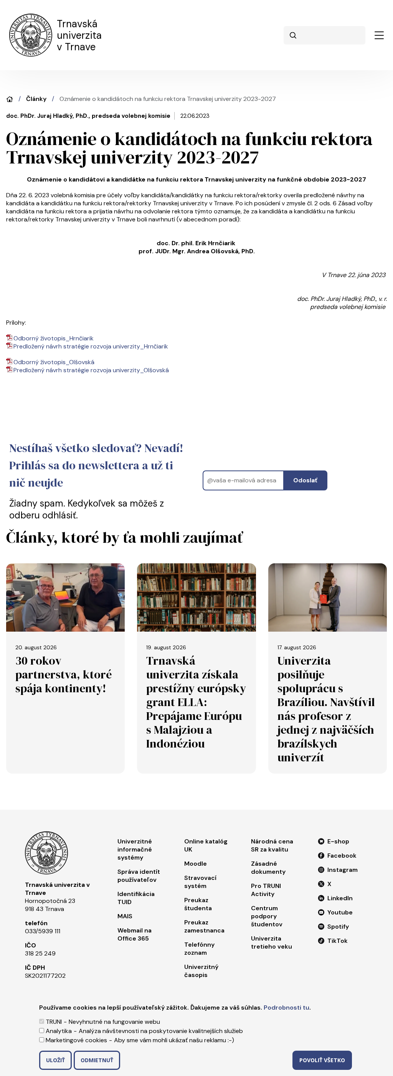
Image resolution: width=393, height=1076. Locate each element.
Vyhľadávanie (293, 35)
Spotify (338, 927)
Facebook (342, 856)
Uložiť (55, 1060)
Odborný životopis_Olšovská (53, 362)
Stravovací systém (200, 882)
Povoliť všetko (322, 1060)
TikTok (337, 941)
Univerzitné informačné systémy (134, 849)
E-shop (338, 841)
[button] (379, 35)
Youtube (340, 912)
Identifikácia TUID (136, 898)
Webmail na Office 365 (134, 934)
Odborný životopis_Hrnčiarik (53, 338)
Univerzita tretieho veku (271, 942)
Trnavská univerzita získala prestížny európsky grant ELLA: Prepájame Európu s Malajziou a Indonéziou (196, 702)
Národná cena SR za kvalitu (272, 845)
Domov (9, 99)
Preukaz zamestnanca (204, 926)
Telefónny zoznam (199, 949)
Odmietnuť (97, 1060)
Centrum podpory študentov (266, 916)
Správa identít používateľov (138, 876)
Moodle (195, 864)
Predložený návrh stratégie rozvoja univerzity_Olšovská (91, 370)
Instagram (342, 870)
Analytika (59, 1031)
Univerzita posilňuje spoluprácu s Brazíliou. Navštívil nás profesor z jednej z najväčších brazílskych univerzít (326, 709)
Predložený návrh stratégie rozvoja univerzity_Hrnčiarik (90, 346)
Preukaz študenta (198, 904)
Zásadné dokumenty (268, 868)
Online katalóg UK (206, 845)
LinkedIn (340, 898)
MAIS (124, 916)
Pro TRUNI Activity (266, 890)
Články (36, 99)
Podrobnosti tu (286, 1007)
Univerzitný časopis (201, 971)
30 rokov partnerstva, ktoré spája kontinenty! (63, 674)
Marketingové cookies (76, 1040)
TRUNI (54, 1022)
